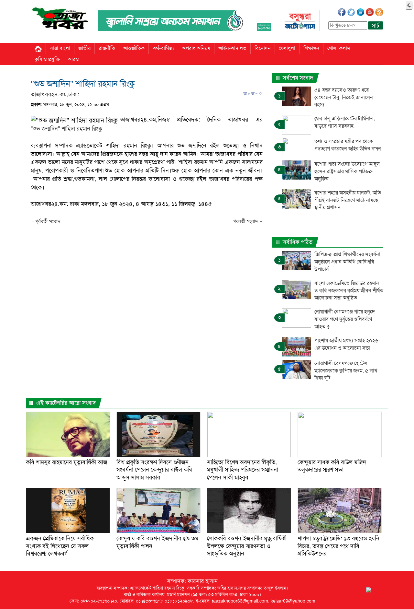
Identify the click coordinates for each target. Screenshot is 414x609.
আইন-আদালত (232, 48)
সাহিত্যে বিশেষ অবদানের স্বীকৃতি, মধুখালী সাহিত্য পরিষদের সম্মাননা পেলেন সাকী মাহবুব (242, 469)
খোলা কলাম (338, 48)
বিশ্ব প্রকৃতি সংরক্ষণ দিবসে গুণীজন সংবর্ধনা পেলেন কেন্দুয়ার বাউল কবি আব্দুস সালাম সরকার (154, 469)
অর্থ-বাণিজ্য (163, 48)
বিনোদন (263, 48)
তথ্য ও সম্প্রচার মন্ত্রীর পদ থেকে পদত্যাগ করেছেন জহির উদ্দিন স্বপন (347, 145)
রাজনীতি (107, 48)
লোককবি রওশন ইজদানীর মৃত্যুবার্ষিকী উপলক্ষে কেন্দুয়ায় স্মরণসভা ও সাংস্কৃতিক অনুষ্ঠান (247, 545)
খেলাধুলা (287, 48)
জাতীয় (84, 48)
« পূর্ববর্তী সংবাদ (45, 221)
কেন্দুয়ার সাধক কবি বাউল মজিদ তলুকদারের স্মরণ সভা (332, 466)
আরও (73, 59)
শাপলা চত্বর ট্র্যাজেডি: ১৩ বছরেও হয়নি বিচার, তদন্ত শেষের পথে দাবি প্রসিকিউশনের (338, 545)
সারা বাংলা (60, 48)
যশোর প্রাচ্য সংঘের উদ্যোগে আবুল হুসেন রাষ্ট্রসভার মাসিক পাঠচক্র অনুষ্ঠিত (347, 171)
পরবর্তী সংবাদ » (247, 221)
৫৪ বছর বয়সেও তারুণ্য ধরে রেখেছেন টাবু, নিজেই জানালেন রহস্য (343, 97)
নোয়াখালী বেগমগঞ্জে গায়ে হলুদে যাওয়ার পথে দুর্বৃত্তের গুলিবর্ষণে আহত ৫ (344, 319)
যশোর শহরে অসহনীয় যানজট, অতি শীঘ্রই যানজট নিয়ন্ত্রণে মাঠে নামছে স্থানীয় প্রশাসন (347, 200)
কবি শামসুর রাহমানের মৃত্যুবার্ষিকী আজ (66, 462)
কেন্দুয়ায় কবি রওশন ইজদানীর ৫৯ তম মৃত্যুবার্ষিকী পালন (157, 542)
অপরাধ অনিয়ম (196, 48)
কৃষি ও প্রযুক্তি (47, 59)
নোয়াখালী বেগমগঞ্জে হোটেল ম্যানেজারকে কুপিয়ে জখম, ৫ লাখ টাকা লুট (345, 370)
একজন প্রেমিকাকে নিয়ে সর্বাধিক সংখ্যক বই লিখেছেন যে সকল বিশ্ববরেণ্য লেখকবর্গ (60, 545)
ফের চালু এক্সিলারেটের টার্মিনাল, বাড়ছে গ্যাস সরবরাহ (344, 122)
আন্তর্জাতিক (134, 48)
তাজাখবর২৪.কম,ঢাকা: (55, 94)
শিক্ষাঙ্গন (311, 48)
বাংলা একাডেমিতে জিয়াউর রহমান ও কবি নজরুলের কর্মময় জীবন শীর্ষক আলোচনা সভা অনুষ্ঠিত (348, 290)
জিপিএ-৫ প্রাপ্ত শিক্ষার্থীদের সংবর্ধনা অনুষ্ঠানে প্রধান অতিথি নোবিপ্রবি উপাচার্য (347, 262)
